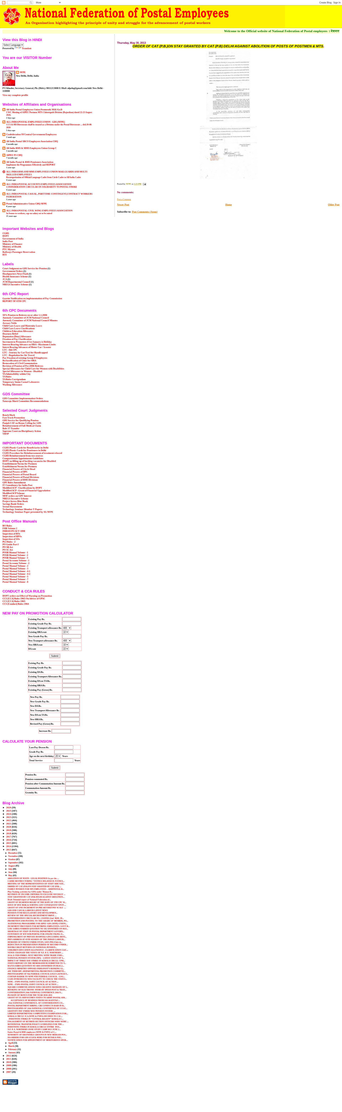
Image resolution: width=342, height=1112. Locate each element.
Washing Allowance (12, 384)
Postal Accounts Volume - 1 (15, 560)
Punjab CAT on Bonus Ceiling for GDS (21, 423)
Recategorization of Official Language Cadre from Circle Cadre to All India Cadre (43, 177)
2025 (9, 811)
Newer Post (123, 204)
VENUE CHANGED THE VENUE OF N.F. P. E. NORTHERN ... (35, 953)
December (13, 853)
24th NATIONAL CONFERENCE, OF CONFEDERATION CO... (36, 1003)
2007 (9, 1072)
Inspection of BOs (11, 534)
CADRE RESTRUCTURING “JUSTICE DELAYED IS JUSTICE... (36, 881)
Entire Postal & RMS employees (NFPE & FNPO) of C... (32, 1032)
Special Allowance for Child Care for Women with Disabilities (33, 368)
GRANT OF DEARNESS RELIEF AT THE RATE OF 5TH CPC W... (37, 902)
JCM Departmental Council (16, 282)
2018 (9, 833)
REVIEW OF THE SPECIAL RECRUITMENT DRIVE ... (32, 915)
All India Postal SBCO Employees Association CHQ (32, 141)
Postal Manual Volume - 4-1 (16, 571)
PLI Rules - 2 (8, 542)
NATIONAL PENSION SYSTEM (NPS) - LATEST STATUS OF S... (36, 958)
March (11, 1046)
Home (228, 204)
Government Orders (12, 271)
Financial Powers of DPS (14, 472)
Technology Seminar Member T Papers (22, 509)
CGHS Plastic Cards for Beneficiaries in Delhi (25, 447)
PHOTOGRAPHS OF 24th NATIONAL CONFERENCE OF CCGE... (37, 1008)
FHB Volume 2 (9, 528)
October (12, 859)
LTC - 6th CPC (9, 350)
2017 (9, 836)
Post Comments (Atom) (144, 211)
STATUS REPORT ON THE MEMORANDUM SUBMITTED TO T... (37, 963)
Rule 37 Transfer (10, 428)
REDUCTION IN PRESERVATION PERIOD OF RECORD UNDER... (38, 944)
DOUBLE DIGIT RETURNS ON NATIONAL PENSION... (32, 947)
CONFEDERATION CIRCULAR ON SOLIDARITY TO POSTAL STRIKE (41, 187)
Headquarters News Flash (15, 274)
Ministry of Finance (12, 244)
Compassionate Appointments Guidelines (22, 458)
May (10, 875)
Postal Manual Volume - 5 (15, 576)
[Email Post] (144, 184)
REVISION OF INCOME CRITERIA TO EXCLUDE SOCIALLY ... (36, 894)
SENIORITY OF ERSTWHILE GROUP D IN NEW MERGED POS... (37, 1035)
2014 (9, 846)
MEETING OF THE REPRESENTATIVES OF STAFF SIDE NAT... (36, 884)
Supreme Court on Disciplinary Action (21, 431)
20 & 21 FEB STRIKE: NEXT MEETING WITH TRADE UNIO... (36, 955)
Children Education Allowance (17, 331)
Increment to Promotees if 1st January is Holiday (27, 342)
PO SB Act (7, 547)
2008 (9, 1069)
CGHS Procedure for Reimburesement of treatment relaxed (32, 453)
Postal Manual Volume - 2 (15, 566)
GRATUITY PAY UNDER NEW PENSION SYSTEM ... (31, 1011)
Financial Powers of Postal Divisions (20, 477)
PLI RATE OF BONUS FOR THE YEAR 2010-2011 (30, 995)
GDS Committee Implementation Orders (22, 398)
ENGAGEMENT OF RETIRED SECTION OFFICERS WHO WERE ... (38, 1021)
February (12, 1049)
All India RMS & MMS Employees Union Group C (31, 148)
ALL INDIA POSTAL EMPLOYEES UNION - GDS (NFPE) (35, 122)
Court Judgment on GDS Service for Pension (24, 268)
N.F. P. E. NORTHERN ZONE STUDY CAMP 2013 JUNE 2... (34, 1029)
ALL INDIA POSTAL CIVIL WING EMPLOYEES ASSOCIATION (39, 210)
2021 (9, 823)
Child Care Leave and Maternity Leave (22, 326)
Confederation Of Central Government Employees (31, 134)
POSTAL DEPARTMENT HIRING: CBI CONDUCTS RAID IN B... (36, 1006)
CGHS (5, 233)
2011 (9, 1059)
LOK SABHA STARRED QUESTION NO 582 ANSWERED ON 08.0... (38, 929)
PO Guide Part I (10, 544)
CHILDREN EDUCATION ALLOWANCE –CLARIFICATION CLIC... (38, 950)
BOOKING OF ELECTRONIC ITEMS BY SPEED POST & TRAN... (37, 990)
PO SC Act (7, 550)
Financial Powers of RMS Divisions (20, 480)
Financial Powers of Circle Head (18, 469)
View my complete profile (15, 95)
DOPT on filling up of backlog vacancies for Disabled (29, 461)
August (11, 866)
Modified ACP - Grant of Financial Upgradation (26, 490)
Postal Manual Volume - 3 (15, 568)
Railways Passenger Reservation (18, 252)
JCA (4, 279)
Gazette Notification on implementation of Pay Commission (32, 298)
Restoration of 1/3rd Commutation (19, 363)
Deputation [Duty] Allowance (16, 336)
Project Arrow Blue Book (15, 501)
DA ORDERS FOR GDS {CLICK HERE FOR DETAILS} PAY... (35, 1037)
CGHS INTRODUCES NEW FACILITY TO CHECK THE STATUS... (37, 979)
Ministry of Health (11, 246)
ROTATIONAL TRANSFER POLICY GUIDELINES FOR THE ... (36, 1024)
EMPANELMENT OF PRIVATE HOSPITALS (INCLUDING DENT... (37, 937)
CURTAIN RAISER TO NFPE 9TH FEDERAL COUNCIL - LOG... (36, 976)
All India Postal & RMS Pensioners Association (29, 162)
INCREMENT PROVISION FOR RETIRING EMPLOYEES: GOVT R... (39, 926)
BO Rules (7, 525)
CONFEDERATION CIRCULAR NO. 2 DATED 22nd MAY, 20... (36, 918)
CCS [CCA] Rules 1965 (13, 601)
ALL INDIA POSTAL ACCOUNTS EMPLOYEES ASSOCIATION (38, 184)
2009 (9, 1065)
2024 (9, 814)
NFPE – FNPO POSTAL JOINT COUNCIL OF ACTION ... (33, 982)
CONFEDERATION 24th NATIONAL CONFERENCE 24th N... (35, 992)
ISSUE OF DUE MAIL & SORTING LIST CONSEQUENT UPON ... (37, 905)
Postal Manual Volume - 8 (15, 582)
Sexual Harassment (12, 506)
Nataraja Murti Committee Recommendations (25, 401)
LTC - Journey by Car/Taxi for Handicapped (25, 352)
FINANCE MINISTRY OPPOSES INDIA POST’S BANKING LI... (36, 968)
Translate (27, 48)
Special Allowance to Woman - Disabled (22, 371)
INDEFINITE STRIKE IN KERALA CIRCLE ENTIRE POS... (34, 1027)
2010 (9, 1062)
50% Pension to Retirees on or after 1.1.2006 (24, 315)
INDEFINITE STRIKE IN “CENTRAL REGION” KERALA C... (35, 1019)
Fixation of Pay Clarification (17, 339)
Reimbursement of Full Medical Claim (21, 426)
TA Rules (6, 376)
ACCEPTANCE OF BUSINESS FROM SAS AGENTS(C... (34, 1000)
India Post (7, 241)
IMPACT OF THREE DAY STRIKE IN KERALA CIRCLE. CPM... (36, 961)
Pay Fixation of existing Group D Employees (24, 358)
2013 (9, 850)
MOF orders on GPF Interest (16, 496)
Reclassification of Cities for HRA (19, 360)
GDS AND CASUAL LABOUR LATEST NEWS (28, 910)
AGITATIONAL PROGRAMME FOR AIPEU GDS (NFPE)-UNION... (37, 923)
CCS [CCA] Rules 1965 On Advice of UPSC (23, 598)
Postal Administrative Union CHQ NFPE (26, 203)
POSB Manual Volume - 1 (15, 552)
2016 (9, 840)
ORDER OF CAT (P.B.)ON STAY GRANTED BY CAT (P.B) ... (34, 886)
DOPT (5, 236)
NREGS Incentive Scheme (15, 284)
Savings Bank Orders (13, 504)
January (12, 1052)
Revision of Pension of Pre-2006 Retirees (22, 366)
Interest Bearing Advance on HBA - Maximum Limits (29, 344)
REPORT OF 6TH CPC (14, 301)
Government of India (13, 238)
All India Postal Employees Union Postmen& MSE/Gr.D (34, 109)
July (10, 869)
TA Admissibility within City (16, 374)
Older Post (334, 204)
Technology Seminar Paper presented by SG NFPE (27, 512)
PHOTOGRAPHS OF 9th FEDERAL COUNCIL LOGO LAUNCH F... (38, 974)
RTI (4, 254)
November (13, 856)
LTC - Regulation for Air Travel (18, 355)
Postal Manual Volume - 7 (15, 579)
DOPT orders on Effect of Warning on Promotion (27, 596)
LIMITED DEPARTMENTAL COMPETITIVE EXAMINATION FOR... (38, 1013)
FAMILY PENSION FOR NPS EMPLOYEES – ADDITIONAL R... (36, 889)
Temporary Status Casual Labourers (20, 382)
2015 (9, 843)
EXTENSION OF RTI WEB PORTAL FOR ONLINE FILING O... (36, 934)
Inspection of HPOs (12, 536)
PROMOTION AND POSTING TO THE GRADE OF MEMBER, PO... (38, 921)
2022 (9, 820)
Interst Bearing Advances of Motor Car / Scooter (26, 347)
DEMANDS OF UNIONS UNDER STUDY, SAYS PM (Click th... (35, 942)
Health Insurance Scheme (15, 276)
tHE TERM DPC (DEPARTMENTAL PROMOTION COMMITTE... (37, 971)
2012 (9, 1056)
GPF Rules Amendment (14, 482)
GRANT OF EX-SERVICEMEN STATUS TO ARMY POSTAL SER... (37, 997)
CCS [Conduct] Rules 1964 (15, 604)
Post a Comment (124, 199)
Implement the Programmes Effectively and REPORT (30, 165)
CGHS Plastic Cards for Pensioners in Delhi (24, 450)
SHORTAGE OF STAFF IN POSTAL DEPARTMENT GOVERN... (36, 931)
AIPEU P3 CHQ (14, 155)
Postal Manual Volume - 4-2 (16, 574)
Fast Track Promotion (13, 417)
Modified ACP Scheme (13, 493)
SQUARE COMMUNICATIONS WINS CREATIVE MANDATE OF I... (38, 987)
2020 (9, 827)
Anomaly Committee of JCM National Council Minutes (30, 320)
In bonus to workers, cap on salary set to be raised (29, 213)
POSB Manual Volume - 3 (15, 558)
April (11, 1043)
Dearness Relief (10, 334)
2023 (9, 817)
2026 (9, 807)
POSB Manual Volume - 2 (15, 555)
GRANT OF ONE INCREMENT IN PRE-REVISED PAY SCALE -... (37, 908)
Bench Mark (8, 415)
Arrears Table (9, 323)
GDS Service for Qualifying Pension (20, 420)
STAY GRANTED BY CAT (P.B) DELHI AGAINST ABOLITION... (36, 897)
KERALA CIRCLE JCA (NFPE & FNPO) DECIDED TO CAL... (35, 1016)
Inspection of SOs (11, 539)
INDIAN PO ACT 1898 (13, 531)
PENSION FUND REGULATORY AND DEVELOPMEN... (33, 913)
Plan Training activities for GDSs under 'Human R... (30, 892)
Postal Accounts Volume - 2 (15, 563)
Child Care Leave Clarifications (18, 328)
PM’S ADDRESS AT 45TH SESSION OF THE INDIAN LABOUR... (36, 939)
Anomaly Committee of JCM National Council (25, 318)
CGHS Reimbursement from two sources (22, 456)
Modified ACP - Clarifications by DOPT (22, 488)
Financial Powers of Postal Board (19, 474)
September (13, 862)
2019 (9, 830)
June (10, 872)
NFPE (23, 72)
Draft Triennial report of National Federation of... (29, 899)
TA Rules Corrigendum (14, 379)
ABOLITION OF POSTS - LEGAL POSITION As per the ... (33, 878)
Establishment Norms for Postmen (19, 464)
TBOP (5, 434)
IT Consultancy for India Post (17, 485)
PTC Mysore (8, 249)
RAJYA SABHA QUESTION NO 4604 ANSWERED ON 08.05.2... (36, 966)
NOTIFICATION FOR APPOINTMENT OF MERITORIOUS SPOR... (38, 1040)
